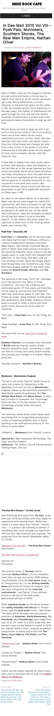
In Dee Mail (16, 680)
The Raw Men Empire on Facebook (20, 554)
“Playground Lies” (10, 643)
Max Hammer (34, 48)
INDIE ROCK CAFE (27, 4)
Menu (27, 15)
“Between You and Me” (13, 545)
